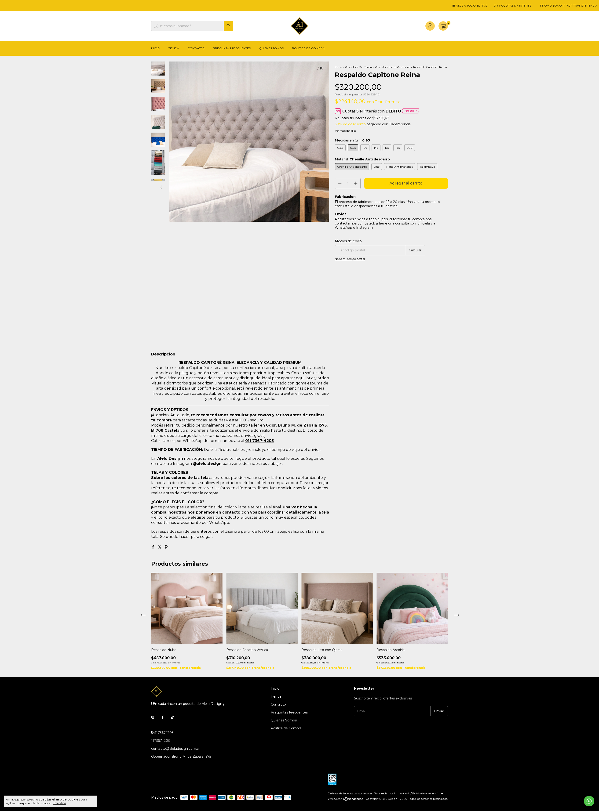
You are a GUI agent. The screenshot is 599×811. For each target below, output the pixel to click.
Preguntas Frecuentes (232, 48)
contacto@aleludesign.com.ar (175, 748)
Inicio (155, 48)
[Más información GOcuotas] (410, 111)
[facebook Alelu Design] (162, 717)
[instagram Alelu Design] (152, 717)
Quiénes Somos (271, 48)
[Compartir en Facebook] (153, 547)
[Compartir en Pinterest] (166, 547)
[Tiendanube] (346, 800)
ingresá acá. (402, 793)
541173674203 (162, 733)
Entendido (59, 803)
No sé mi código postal (350, 259)
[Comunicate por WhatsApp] (589, 801)
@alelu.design (207, 463)
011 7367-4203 (259, 440)
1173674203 (160, 741)
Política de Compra (308, 48)
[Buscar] (228, 26)
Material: (362, 159)
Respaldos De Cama (358, 67)
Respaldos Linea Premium (393, 67)
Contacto (196, 48)
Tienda (173, 48)
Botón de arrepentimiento (429, 793)
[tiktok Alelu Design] (172, 717)
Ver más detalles (345, 130)
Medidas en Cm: (352, 140)
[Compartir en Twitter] (160, 547)
